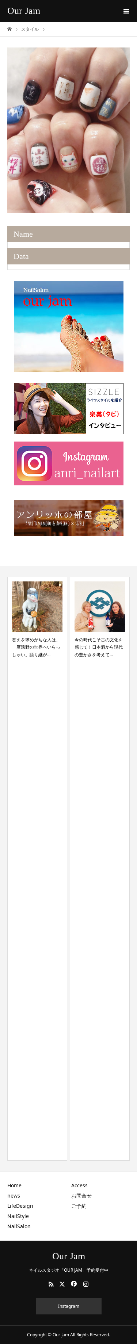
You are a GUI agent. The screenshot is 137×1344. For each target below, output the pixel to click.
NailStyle (18, 1216)
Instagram (68, 1306)
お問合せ (81, 1195)
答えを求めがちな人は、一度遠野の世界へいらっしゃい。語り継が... (36, 647)
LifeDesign (20, 1205)
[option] (68, 130)
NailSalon (19, 1226)
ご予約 (79, 1205)
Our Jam (23, 10)
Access (79, 1185)
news (13, 1195)
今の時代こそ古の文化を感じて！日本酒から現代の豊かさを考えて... (99, 647)
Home (14, 1185)
